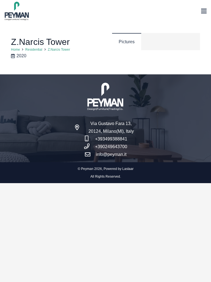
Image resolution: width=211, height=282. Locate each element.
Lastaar (128, 169)
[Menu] (204, 11)
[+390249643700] (89, 147)
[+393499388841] (89, 139)
